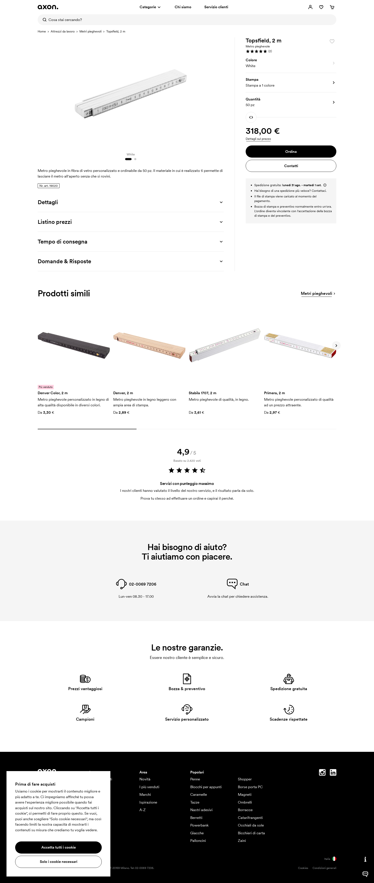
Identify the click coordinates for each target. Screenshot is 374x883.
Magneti (244, 794)
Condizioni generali (324, 868)
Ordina (291, 151)
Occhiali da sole (251, 825)
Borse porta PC (250, 787)
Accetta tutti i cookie (58, 847)
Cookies (303, 868)
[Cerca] (43, 19)
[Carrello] (332, 7)
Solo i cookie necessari (58, 861)
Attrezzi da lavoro (63, 31)
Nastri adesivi (201, 809)
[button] (291, 51)
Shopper (245, 779)
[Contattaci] (365, 859)
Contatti (291, 165)
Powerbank (199, 825)
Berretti (196, 817)
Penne (195, 779)
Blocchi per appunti (206, 787)
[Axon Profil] (48, 7)
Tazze (194, 802)
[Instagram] (322, 773)
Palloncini (198, 840)
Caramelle (198, 794)
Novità (144, 779)
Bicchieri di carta (251, 833)
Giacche (197, 833)
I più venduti (149, 787)
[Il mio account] (310, 7)
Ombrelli (245, 802)
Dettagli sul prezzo (258, 139)
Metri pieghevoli (90, 31)
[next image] (219, 92)
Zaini (242, 840)
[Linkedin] (333, 773)
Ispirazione (148, 802)
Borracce (245, 809)
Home (42, 31)
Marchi (145, 794)
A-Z (142, 809)
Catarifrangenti (250, 817)
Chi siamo (183, 7)
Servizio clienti (216, 7)
